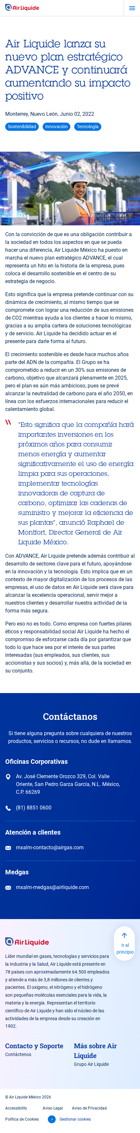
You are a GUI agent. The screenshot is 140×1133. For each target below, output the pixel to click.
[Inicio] (22, 8)
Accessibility (16, 1108)
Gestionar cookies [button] (75, 1119)
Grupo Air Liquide (91, 1064)
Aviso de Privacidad (89, 1108)
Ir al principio (125, 949)
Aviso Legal (53, 1108)
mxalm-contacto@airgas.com (50, 847)
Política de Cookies (22, 1119)
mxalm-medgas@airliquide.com (52, 887)
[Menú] (132, 8)
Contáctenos (18, 1054)
